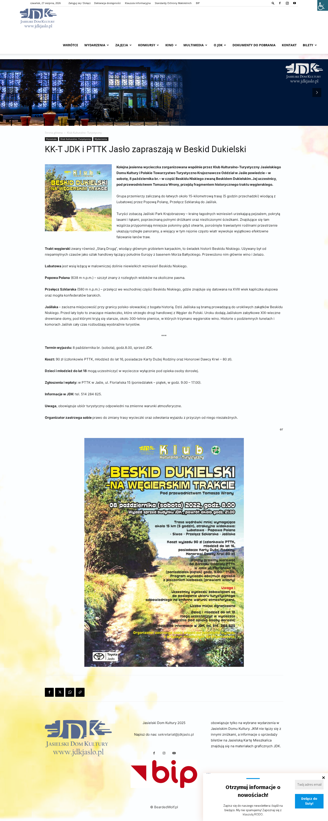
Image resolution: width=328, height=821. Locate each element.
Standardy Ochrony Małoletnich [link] (173, 3)
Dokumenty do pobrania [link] (254, 45)
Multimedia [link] (193, 45)
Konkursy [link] (146, 45)
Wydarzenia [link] (94, 45)
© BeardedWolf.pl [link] (164, 807)
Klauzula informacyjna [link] (138, 3)
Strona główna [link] (54, 133)
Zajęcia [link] (121, 45)
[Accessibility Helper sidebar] (322, 5)
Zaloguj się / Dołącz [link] (80, 3)
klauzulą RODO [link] (253, 814)
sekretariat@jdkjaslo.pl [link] (176, 734)
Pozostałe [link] (51, 139)
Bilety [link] (308, 45)
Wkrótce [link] (70, 45)
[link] (273, 3)
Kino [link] (169, 45)
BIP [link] (198, 3)
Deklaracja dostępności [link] (107, 3)
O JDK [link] (218, 45)
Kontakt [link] (289, 45)
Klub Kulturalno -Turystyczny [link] (75, 139)
